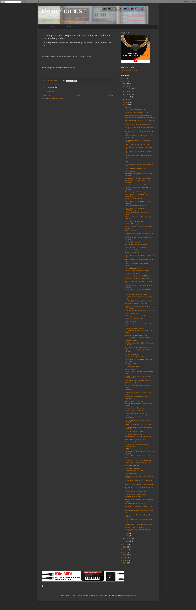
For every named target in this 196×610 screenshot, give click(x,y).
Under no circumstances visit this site (136, 294)
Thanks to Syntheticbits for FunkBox (136, 206)
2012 (125, 547)
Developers (59, 27)
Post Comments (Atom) (57, 98)
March (127, 536)
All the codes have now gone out (135, 110)
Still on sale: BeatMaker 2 (132, 465)
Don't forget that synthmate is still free (136, 244)
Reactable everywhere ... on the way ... (136, 413)
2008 (125, 557)
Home (42, 27)
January (127, 541)
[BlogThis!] (70, 81)
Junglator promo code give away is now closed (139, 484)
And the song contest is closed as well (136, 112)
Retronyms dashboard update (134, 431)
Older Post (110, 95)
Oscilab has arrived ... (131, 231)
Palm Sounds (62, 11)
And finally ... (128, 107)
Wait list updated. (130, 369)
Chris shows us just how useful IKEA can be (138, 276)
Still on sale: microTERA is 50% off (135, 247)
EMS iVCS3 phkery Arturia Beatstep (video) (138, 390)
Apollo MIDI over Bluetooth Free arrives (137, 270)
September (128, 94)
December (128, 86)
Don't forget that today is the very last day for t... (139, 224)
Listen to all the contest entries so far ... (136, 168)
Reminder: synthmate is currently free (136, 304)
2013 (125, 544)
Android (67, 21)
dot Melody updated (131, 321)
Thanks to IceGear (130, 171)
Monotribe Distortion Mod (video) (135, 504)
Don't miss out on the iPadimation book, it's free (139, 347)
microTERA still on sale (132, 366)
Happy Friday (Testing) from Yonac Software (138, 115)
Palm (53, 21)
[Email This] (67, 81)
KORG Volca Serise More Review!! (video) (138, 278)
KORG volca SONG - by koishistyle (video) (138, 460)
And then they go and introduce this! (136, 491)
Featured (46, 21)
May (126, 105)
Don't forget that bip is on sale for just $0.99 (138, 301)
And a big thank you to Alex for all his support (138, 185)
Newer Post (46, 95)
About (50, 27)
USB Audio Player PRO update (134, 527)
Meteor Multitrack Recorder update (135, 494)
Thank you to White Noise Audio (134, 221)
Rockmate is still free (131, 340)
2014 (125, 84)
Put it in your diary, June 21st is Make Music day (139, 424)
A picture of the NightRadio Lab (134, 408)
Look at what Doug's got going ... (135, 318)
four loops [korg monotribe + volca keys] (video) (139, 118)
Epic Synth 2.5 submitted (132, 383)
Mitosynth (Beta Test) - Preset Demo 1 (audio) (139, 519)
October (127, 91)
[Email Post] (63, 80)
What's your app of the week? (134, 357)
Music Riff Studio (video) (132, 268)
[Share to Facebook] (74, 81)
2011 (125, 550)
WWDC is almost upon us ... (133, 449)
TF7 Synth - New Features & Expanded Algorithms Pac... (137, 445)
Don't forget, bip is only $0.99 (133, 242)
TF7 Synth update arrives (132, 273)
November (128, 89)
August (127, 97)
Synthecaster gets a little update (134, 328)
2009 (125, 555)
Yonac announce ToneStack (133, 442)
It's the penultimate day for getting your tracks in (139, 310)
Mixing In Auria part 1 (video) (133, 434)
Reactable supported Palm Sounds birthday (138, 178)
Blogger (133, 595)
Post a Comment (50, 91)
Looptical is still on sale (132, 313)
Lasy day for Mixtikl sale (132, 354)
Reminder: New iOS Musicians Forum (136, 335)
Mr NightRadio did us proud (133, 199)
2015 (125, 81)
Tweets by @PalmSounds (129, 70)
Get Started (71, 27)
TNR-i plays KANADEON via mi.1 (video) (137, 338)
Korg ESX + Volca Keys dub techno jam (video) (139, 524)
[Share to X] (72, 81)
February (128, 538)
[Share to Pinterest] (76, 81)
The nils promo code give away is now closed (139, 380)
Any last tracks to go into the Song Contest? (138, 144)
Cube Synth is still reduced (133, 364)
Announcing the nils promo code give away (138, 463)
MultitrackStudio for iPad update (134, 410)
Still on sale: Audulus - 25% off (134, 473)
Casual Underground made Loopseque (137, 192)
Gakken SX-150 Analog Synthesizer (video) (138, 124)
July (126, 99)
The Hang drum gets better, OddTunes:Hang (138, 316)
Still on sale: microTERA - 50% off (135, 471)
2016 (125, 78)
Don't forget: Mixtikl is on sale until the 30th (138, 437)
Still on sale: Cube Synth (132, 250)
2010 (125, 552)
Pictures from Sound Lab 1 (133, 497)
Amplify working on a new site (134, 401)
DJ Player (128, 522)
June (126, 102)
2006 (125, 563)
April (126, 533)
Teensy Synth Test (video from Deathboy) (137, 530)
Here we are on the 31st (132, 252)
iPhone (60, 21)
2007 (125, 560)
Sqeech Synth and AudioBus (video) (136, 439)
